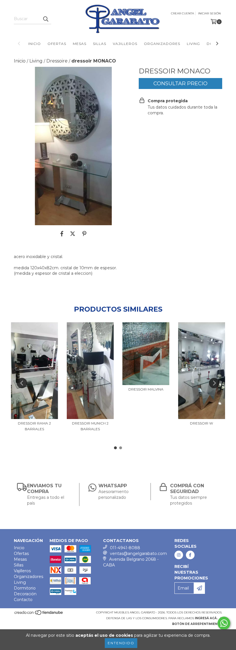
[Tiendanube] (39, 614)
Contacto (23, 599)
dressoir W (201, 423)
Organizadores (162, 43)
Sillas (99, 43)
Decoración (25, 593)
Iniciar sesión (209, 13)
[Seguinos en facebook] (190, 555)
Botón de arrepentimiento (197, 624)
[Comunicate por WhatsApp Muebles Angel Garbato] (224, 623)
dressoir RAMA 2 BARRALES (34, 426)
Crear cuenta (182, 13)
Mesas (79, 43)
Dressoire (57, 61)
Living (193, 43)
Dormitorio (25, 588)
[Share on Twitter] (72, 234)
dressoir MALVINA (145, 389)
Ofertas (56, 43)
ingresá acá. (206, 618)
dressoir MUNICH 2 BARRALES (90, 426)
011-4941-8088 (125, 547)
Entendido (121, 643)
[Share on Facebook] (61, 234)
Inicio (34, 43)
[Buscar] (45, 19)
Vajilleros (125, 43)
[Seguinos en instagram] (178, 555)
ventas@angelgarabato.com (138, 553)
